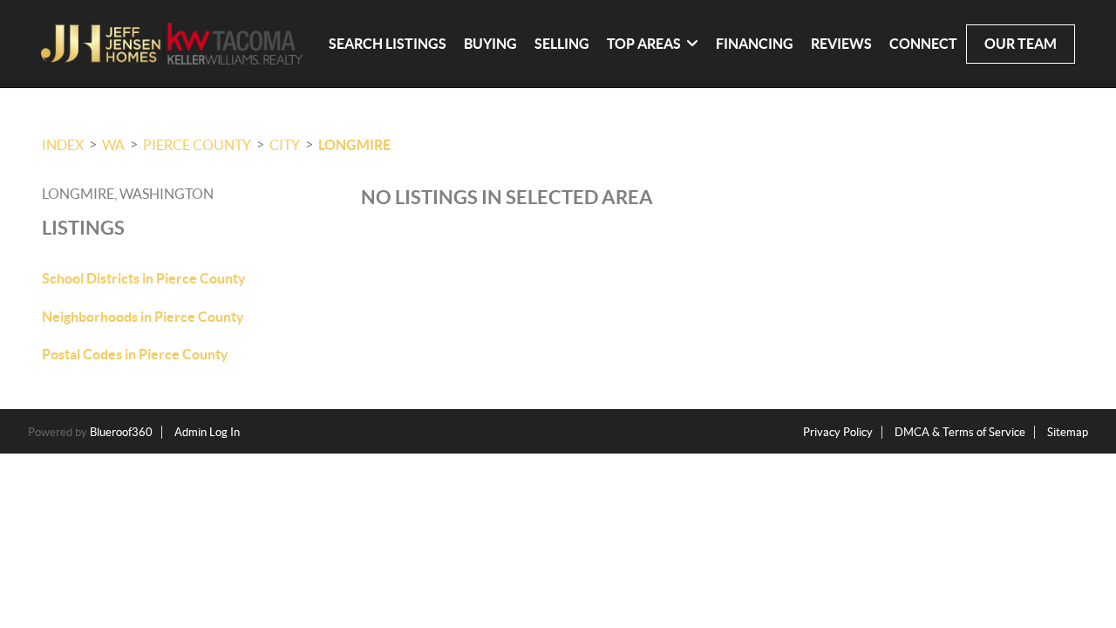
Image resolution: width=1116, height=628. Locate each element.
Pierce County (197, 145)
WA (113, 145)
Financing (754, 43)
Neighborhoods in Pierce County (143, 316)
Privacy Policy (838, 432)
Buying (490, 43)
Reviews (841, 43)
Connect (923, 43)
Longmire (354, 145)
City (284, 145)
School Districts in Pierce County (144, 278)
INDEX (63, 145)
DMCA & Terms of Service (960, 432)
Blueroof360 (121, 432)
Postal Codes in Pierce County (135, 354)
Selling (561, 43)
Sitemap (1067, 432)
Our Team (1020, 43)
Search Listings (387, 43)
